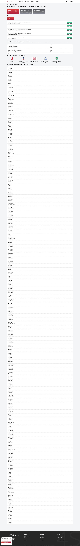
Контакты (37, 1)
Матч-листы (42, 540)
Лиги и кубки (26, 537)
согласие (2, 540)
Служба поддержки (60, 537)
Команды (25, 540)
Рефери (25, 538)
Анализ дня (42, 537)
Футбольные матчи (27, 536)
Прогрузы (41, 536)
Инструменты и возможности (61, 536)
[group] (13, 11)
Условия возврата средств (61, 540)
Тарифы (32, 1)
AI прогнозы (42, 538)
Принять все (6, 542)
